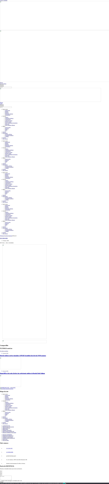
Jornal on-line (7, 127)
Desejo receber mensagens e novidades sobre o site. (12, 480)
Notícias (4, 132)
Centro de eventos (8, 120)
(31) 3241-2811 (4, 238)
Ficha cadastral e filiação (10, 125)
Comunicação (8, 119)
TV (5, 130)
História (6, 111)
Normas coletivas (8, 134)
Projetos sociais (8, 121)
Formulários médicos (9, 135)
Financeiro (7, 124)
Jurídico (6, 117)
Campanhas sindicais (9, 118)
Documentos (5, 133)
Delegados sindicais (9, 113)
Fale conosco (5, 138)
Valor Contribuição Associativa (11, 123)
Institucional (7, 110)
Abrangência (7, 115)
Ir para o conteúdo (3, 0)
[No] (65, 483)
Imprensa (7, 128)
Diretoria (7, 112)
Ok (64, 483)
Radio (6, 129)
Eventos (4, 137)
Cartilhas (7, 136)
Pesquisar (2, 84)
